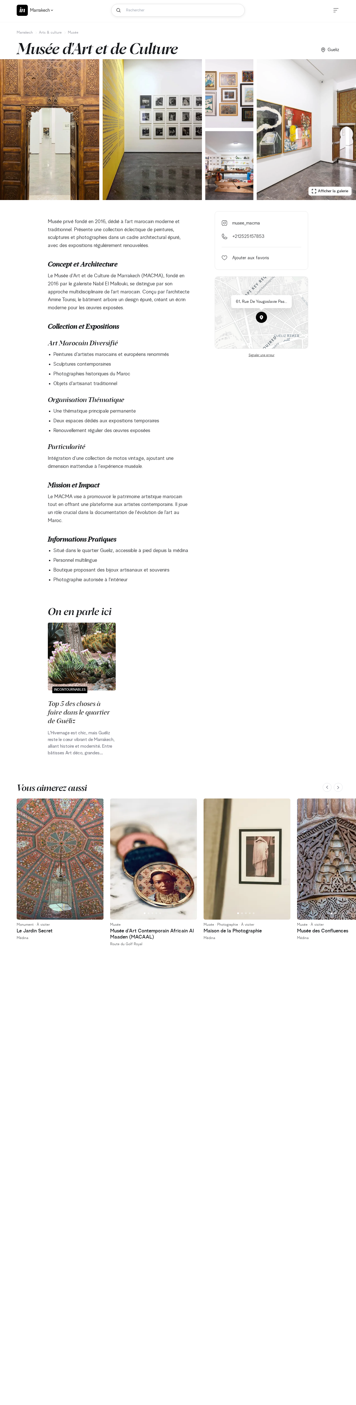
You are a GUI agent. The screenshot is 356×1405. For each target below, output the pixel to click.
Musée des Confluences (322, 931)
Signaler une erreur (262, 355)
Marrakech (25, 32)
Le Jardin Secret (35, 931)
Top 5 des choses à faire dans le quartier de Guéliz (79, 712)
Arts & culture (50, 32)
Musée (73, 32)
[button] (261, 317)
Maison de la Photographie (233, 931)
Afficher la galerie (333, 191)
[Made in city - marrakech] (22, 10)
